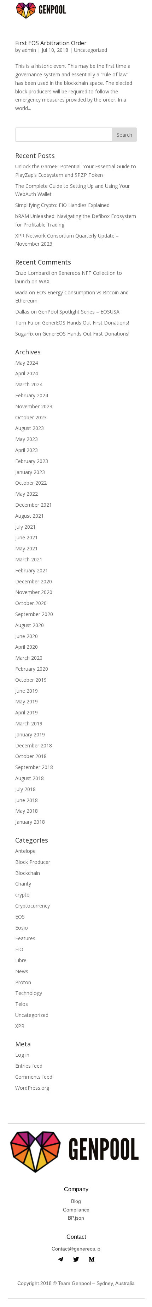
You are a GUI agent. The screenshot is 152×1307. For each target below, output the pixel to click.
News (21, 971)
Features (25, 938)
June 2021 (26, 537)
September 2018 (34, 767)
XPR (19, 1026)
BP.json (76, 1218)
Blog (76, 1201)
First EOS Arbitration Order (51, 43)
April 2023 (26, 450)
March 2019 (28, 723)
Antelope (25, 851)
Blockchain (27, 873)
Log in (22, 1054)
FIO (19, 949)
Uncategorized (90, 50)
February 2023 (31, 461)
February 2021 (31, 570)
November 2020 (33, 592)
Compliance (76, 1210)
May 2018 (26, 810)
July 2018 (25, 789)
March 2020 (28, 657)
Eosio (21, 927)
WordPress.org (32, 1087)
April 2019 (26, 712)
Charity (23, 883)
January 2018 (30, 821)
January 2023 (30, 472)
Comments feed (33, 1076)
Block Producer (32, 862)
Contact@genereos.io (76, 1249)
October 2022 (31, 482)
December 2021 (33, 504)
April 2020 (26, 646)
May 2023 (26, 439)
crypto (22, 894)
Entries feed (28, 1065)
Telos (21, 1004)
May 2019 (26, 701)
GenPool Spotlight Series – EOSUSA (78, 311)
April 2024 (26, 373)
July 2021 (25, 526)
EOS (20, 916)
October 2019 (31, 679)
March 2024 (28, 384)
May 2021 (26, 548)
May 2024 (26, 362)
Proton (23, 982)
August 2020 (29, 625)
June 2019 (26, 690)
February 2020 (31, 668)
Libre (21, 960)
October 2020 (31, 603)
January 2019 (30, 734)
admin (29, 50)
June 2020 (26, 636)
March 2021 (28, 559)
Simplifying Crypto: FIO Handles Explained (62, 205)
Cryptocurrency (32, 905)
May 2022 (26, 493)
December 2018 (33, 745)
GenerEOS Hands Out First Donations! (85, 322)
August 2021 (29, 515)
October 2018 (31, 756)
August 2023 (29, 428)
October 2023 (31, 417)
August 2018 (29, 778)
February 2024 (31, 395)
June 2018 (26, 800)
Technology (28, 993)
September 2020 (34, 614)
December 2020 (33, 581)
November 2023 (33, 406)
